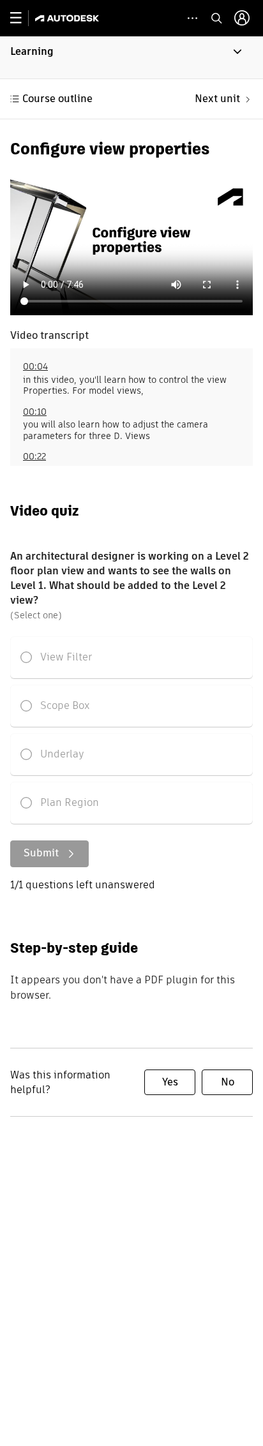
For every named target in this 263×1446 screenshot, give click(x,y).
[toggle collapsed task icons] (192, 18)
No (227, 1082)
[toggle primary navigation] (22, 18)
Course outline (57, 98)
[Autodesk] (68, 18)
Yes (170, 1082)
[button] (131, 57)
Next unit (217, 98)
